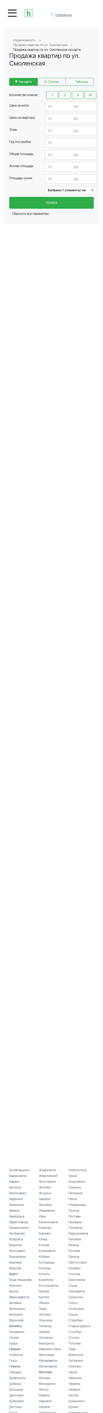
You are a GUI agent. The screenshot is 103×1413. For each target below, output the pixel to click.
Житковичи (47, 1182)
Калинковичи (48, 1222)
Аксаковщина (19, 1170)
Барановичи (18, 1176)
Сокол (73, 1303)
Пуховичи (75, 1228)
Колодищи (46, 1262)
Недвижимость (24, 40)
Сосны (73, 1314)
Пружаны (75, 1222)
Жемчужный (48, 1176)
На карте (25, 82)
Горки (13, 1343)
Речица (73, 1245)
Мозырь (44, 1378)
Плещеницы (77, 1205)
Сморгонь (75, 1297)
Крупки (44, 1297)
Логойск (45, 1314)
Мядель (44, 1395)
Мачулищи (46, 1355)
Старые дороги (79, 1326)
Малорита (46, 1343)
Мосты (44, 1389)
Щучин (73, 1407)
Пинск (72, 1199)
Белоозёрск (17, 1193)
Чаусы (72, 1372)
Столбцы (75, 1332)
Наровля (45, 1401)
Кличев (44, 1245)
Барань (14, 1182)
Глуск (13, 1360)
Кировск (45, 1233)
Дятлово (15, 1407)
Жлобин (45, 1187)
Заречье (44, 1199)
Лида (42, 1309)
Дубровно (16, 1401)
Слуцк (72, 1285)
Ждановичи (47, 1170)
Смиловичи (76, 1280)
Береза (14, 1210)
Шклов (73, 1395)
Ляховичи (46, 1338)
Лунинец (45, 1326)
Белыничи (16, 1205)
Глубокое (16, 1355)
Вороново (16, 1320)
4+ (90, 95)
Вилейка (15, 1303)
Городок (15, 1372)
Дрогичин (16, 1395)
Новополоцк (77, 1170)
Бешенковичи (19, 1228)
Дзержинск (17, 1378)
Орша (72, 1176)
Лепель (44, 1303)
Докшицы (16, 1389)
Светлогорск (77, 1262)
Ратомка (74, 1239)
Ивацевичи (47, 1210)
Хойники (74, 1366)
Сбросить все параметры (30, 214)
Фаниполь (75, 1355)
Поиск (52, 203)
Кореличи (46, 1280)
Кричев (44, 1291)
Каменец (45, 1228)
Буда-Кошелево (20, 1280)
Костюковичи (48, 1285)
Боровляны (17, 1257)
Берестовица (18, 1222)
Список (53, 82)
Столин (73, 1338)
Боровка (15, 1262)
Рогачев (74, 1251)
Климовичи (47, 1251)
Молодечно (47, 1384)
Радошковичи (78, 1233)
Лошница (45, 1320)
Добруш (15, 1384)
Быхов (13, 1291)
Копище (44, 1268)
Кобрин (44, 1257)
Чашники (75, 1378)
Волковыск (17, 1309)
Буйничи (15, 1285)
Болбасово (17, 1233)
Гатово (14, 1338)
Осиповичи (76, 1182)
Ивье (42, 1216)
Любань (44, 1332)
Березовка (16, 1216)
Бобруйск (16, 1239)
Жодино (45, 1193)
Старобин (75, 1320)
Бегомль (15, 1187)
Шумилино (76, 1401)
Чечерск (74, 1389)
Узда (71, 1349)
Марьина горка (50, 1349)
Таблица (81, 82)
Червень (74, 1384)
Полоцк (73, 1210)
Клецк (43, 1239)
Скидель (74, 1268)
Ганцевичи (16, 1332)
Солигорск (76, 1309)
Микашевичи (48, 1360)
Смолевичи (76, 1291)
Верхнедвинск (19, 1297)
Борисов (15, 1245)
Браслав (15, 1268)
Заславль (45, 1205)
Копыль (44, 1274)
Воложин (16, 1314)
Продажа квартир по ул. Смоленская (40, 45)
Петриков (75, 1193)
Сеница (73, 1257)
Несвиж (44, 1407)
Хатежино (75, 1360)
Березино (16, 1199)
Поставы (74, 1216)
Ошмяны (74, 1187)
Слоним (74, 1274)
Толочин (74, 1343)
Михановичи (48, 1366)
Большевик (17, 1251)
